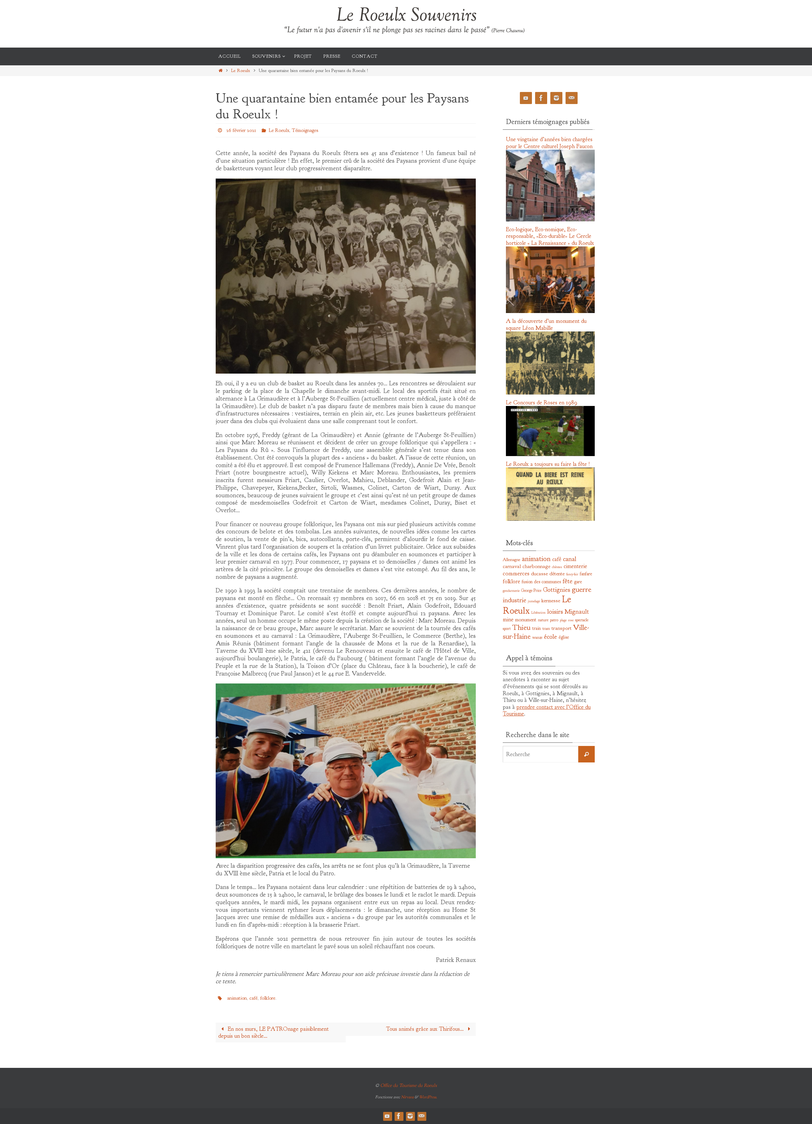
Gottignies (556, 590)
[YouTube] (526, 98)
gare (578, 581)
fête (567, 581)
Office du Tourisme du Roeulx (408, 1085)
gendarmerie (511, 591)
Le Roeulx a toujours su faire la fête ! (548, 464)
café (253, 998)
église (564, 637)
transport (562, 628)
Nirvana (407, 1097)
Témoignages (305, 130)
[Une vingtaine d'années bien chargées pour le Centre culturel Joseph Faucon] (550, 220)
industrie (514, 600)
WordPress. (428, 1097)
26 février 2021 (241, 130)
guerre (581, 589)
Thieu (521, 627)
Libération (538, 613)
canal (569, 559)
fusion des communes (541, 581)
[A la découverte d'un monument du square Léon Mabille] (550, 393)
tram (546, 628)
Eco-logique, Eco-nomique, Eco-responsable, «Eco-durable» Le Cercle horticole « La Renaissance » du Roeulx (550, 236)
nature (543, 620)
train (536, 628)
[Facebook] (541, 98)
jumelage (534, 601)
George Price (531, 590)
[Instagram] (556, 98)
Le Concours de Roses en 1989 (541, 402)
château (557, 567)
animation (237, 998)
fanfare (586, 574)
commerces (516, 573)
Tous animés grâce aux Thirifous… (425, 1029)
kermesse (550, 600)
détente (557, 573)
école (550, 636)
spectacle (581, 620)
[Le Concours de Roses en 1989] (550, 454)
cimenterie (575, 566)
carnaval (512, 566)
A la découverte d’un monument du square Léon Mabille (546, 324)
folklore (267, 998)
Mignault (577, 612)
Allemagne (511, 559)
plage (563, 620)
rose (570, 620)
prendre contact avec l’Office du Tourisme (547, 710)
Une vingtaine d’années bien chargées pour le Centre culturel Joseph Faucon (549, 143)
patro (554, 620)
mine (508, 619)
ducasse (539, 573)
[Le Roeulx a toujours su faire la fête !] (550, 519)
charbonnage (536, 566)
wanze (537, 637)
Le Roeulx (240, 70)
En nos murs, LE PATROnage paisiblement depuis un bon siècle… (273, 1032)
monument (525, 619)
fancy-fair (572, 574)
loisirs (555, 611)
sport (507, 628)
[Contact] (572, 98)
